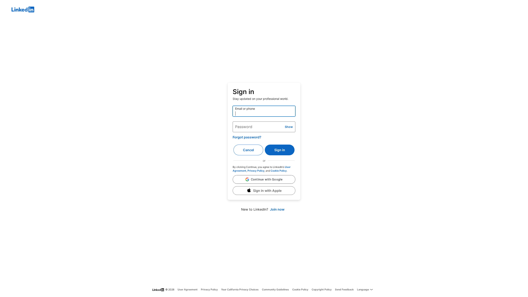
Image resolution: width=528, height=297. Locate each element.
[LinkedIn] (270, 10)
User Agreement (188, 289)
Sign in (279, 150)
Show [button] (289, 126)
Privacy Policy (256, 170)
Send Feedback (344, 289)
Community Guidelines (275, 289)
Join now (277, 209)
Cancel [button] (248, 150)
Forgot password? (247, 137)
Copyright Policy (322, 289)
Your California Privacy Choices (240, 289)
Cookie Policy (279, 170)
